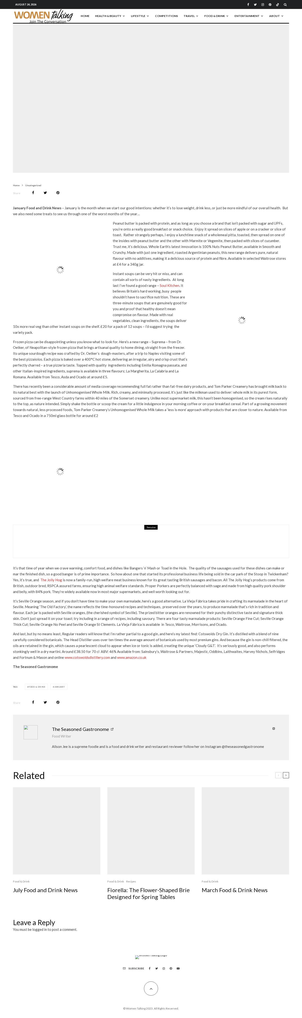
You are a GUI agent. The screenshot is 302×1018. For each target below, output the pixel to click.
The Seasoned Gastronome (80, 729)
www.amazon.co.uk (131, 657)
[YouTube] (178, 968)
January (59, 687)
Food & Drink (214, 16)
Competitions (166, 16)
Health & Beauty (108, 16)
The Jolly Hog (51, 580)
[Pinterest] (270, 4)
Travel (189, 16)
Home (85, 16)
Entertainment (247, 16)
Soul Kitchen (169, 285)
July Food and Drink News (45, 890)
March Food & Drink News (235, 890)
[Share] (33, 192)
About (274, 16)
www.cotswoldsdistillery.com (87, 657)
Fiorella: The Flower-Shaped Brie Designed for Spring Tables (148, 893)
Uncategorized (137, 94)
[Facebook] (248, 4)
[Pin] (57, 192)
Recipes (131, 881)
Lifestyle (138, 16)
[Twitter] (255, 4)
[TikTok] (277, 4)
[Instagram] (262, 4)
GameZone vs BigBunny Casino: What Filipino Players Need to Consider (122, 545)
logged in (39, 929)
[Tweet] (45, 192)
